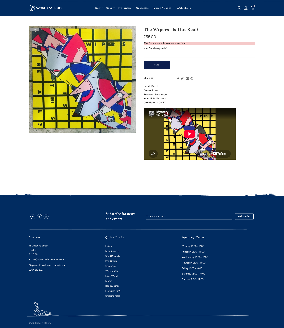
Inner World (111, 276)
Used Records (112, 255)
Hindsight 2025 (113, 290)
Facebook (178, 78)
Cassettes (110, 266)
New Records (112, 251)
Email (187, 78)
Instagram (46, 216)
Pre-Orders (111, 260)
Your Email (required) (155, 48)
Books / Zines (112, 285)
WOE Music (184, 8)
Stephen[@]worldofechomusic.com (47, 265)
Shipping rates (112, 295)
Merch (108, 280)
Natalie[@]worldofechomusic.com (46, 259)
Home (108, 245)
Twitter (182, 78)
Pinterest (191, 78)
